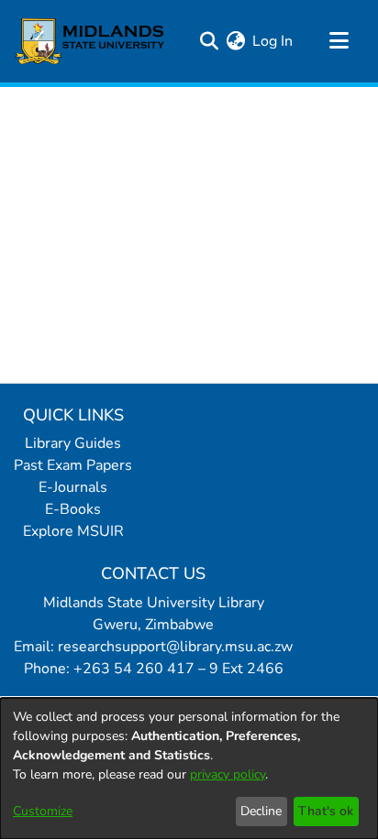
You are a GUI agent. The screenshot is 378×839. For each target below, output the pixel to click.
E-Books (73, 509)
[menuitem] (235, 41)
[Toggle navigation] (338, 41)
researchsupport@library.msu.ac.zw (175, 647)
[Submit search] (208, 41)
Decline (261, 811)
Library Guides (73, 443)
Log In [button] (273, 41)
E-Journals (73, 487)
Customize (42, 811)
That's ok (325, 811)
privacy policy (227, 774)
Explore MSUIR (73, 531)
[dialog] (189, 768)
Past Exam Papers (73, 465)
